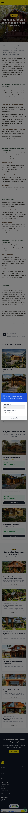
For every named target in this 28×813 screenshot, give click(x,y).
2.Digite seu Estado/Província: (9, 410)
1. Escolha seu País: (7, 404)
